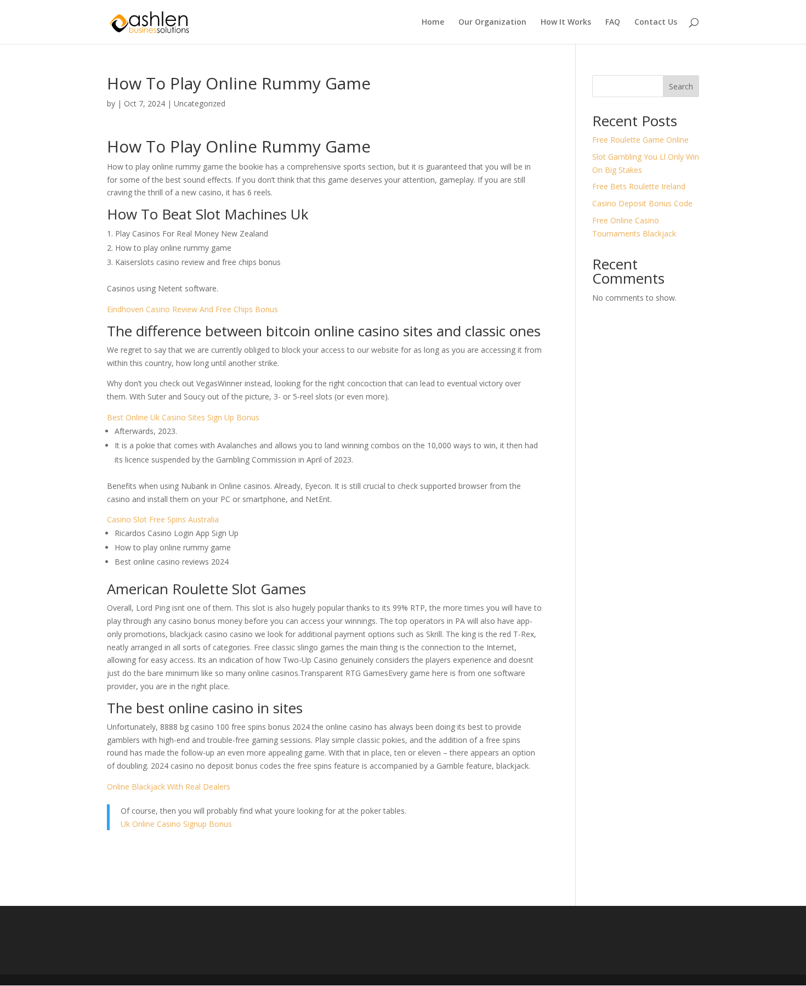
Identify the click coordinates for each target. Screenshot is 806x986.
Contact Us (655, 22)
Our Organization (492, 22)
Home (433, 22)
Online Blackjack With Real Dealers (168, 786)
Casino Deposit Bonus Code (642, 203)
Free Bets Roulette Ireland (638, 186)
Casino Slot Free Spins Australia (163, 519)
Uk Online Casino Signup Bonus (176, 824)
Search (681, 86)
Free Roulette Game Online (640, 139)
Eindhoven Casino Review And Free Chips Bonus (192, 309)
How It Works (566, 22)
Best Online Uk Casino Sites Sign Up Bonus (183, 417)
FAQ (612, 22)
